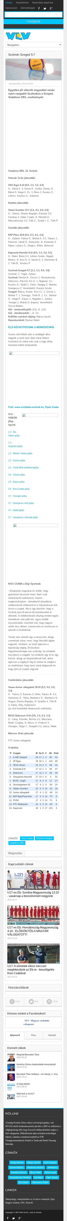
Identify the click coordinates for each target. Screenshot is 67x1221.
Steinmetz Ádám (40, 1182)
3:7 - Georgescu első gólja (21, 503)
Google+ (51, 8)
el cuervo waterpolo (41, 1199)
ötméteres (52, 1167)
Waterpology (10, 1199)
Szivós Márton (16, 1167)
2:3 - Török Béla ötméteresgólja (23, 467)
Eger (52, 1199)
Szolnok (16, 1202)
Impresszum (11, 8)
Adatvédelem (22, 2)
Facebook (39, 8)
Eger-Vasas (52, 1177)
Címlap (8, 2)
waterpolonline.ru (24, 1199)
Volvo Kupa (50, 1172)
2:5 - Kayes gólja (16, 482)
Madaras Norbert (35, 1167)
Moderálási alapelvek (42, 2)
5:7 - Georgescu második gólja (23, 517)
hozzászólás (14, 83)
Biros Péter (35, 1172)
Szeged (8, 1202)
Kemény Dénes (18, 1172)
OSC (23, 1202)
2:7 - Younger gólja (17, 496)
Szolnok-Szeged (44, 838)
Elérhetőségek (28, 8)
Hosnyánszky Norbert (19, 1177)
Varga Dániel (33, 1162)
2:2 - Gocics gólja (16, 460)
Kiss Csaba (27, 838)
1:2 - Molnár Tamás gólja (20, 453)
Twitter (44, 8)
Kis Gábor (23, 1182)
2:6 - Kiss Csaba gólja (18, 489)
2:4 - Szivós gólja (16, 474)
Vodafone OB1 (17, 843)
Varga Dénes (17, 1162)
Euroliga (38, 1177)
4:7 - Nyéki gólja (16, 510)
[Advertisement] (33, 134)
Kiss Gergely (50, 1162)
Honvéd (29, 1202)
